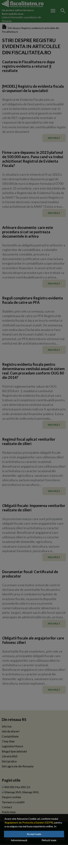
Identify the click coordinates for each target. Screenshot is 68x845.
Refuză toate (49, 840)
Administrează (19, 840)
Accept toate (34, 834)
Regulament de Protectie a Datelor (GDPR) (29, 822)
